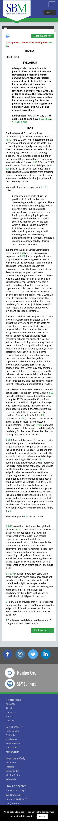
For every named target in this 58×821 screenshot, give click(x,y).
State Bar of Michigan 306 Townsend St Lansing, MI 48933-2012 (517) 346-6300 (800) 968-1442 (18, 799)
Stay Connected (16, 786)
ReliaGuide (11, 779)
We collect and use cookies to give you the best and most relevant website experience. (29, 814)
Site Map (10, 708)
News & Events (13, 743)
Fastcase (10, 767)
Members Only (15, 758)
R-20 (41, 119)
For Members (12, 731)
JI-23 (17, 122)
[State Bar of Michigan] (17, 10)
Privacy (9, 716)
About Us (10, 704)
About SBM (13, 700)
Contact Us (11, 712)
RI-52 (47, 119)
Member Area (12, 763)
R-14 (18, 529)
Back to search (43, 36)
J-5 (42, 415)
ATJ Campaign (12, 752)
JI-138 (24, 122)
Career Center (12, 771)
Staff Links (10, 721)
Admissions (11, 739)
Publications (11, 748)
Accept (42, 816)
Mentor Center (13, 775)
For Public (10, 735)
